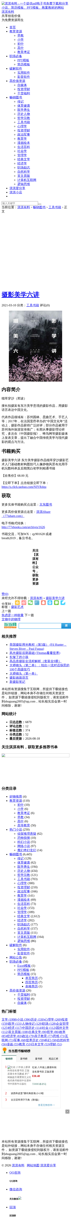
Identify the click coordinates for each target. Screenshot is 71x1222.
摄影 (14, 607)
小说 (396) (24, 1019)
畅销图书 (15, 97)
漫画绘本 (23, 142)
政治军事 (23, 134)
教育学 (22, 138)
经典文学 (23, 159)
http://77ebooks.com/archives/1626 (23, 527)
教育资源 (15, 31)
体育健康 (23, 105)
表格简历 (31, 986)
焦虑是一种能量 (13, 615)
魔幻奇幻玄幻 (26, 850)
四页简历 (31, 982)
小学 (20, 39)
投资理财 (23, 89)
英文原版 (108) (18, 1032)
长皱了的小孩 (18, 657)
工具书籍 (23, 122)
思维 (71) (59, 1036)
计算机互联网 (26, 180)
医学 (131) (15, 1023)
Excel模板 (24, 965)
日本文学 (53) (40, 1044)
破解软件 (15, 68)
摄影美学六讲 (20, 294)
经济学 (22, 163)
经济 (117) (15, 1027)
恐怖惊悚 (23, 837)
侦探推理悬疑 (26, 833)
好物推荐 (15, 796)
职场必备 (15, 56)
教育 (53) (25, 1044)
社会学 (22, 151)
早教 (20, 35)
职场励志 (23, 167)
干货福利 (23, 93)
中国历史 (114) (32, 1027)
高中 (20, 48)
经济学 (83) (14, 1036)
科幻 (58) (51, 1040)
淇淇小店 (15, 192)
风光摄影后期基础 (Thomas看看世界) (34, 653)
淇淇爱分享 (17, 188)
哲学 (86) (53, 1032)
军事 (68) (20, 1040)
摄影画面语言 (18, 677)
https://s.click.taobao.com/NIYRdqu (24, 486)
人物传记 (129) (32, 1023)
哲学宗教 (23, 118)
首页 (12, 27)
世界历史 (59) (35, 1040)
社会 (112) (49, 1027)
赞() (5, 594)
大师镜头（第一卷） (23, 673)
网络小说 (23, 846)
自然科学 (23, 171)
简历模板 (23, 64)
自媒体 (22, 85)
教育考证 (23, 52)
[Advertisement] (35, 251)
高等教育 (23, 825)
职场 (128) (49, 1023)
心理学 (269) (53, 1019)
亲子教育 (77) (43, 1036)
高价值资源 (17, 81)
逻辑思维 (23, 184)
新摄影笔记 (17, 681)
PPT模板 (23, 60)
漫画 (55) (13, 1044)
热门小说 (15, 829)
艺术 (20, 607)
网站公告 (15, 957)
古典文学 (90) (37, 1032)
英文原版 (23, 175)
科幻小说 (23, 842)
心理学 (22, 126)
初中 (20, 43)
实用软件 (23, 72)
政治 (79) (28, 1036)
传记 (20, 101)
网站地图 (33, 1165)
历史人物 (23, 114)
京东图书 (45, 504)
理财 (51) (56, 1044)
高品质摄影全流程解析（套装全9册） (35, 661)
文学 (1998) (9, 1019)
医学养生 (23, 109)
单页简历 (31, 978)
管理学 (22, 155)
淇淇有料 (23, 207)
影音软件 (23, 76)
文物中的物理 (11, 619)
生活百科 (23, 147)
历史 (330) (38, 1019)
